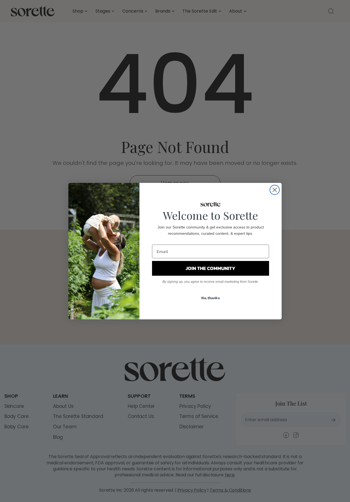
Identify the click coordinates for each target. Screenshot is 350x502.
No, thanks (210, 298)
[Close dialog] (274, 190)
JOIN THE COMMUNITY (210, 268)
